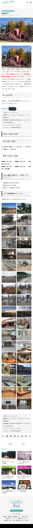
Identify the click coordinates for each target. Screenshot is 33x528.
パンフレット (14, 518)
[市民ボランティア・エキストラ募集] (23, 444)
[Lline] (14, 436)
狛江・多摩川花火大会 (18, 520)
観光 (6, 516)
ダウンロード (12, 108)
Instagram (13, 513)
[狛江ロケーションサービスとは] (9, 444)
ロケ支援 (25, 516)
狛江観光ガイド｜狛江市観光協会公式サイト (13, 526)
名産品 (11, 516)
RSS (19, 513)
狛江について (23, 518)
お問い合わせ (9, 520)
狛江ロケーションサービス (8, 11)
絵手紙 (8, 518)
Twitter (16, 513)
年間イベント (18, 516)
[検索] (27, 2)
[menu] (30, 2)
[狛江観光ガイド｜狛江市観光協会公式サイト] (8, 2)
